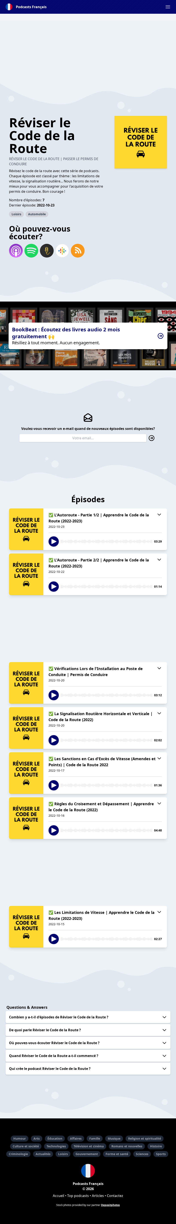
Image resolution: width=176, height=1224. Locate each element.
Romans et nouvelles (126, 1146)
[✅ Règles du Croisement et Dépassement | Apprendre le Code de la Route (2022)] (26, 818)
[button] (167, 6)
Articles (98, 1195)
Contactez (115, 1195)
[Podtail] (47, 250)
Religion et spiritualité (144, 1138)
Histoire (156, 1146)
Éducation (54, 1138)
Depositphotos (110, 1205)
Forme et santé (117, 1154)
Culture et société (26, 1146)
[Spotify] (31, 250)
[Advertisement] (88, 51)
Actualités (43, 1154)
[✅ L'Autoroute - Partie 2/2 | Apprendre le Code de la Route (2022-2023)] (26, 574)
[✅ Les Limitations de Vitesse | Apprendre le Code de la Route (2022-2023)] (26, 927)
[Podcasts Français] (88, 1171)
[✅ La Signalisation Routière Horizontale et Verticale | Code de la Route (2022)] (26, 728)
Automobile (37, 214)
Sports (161, 1154)
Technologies (56, 1146)
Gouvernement (87, 1154)
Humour (19, 1138)
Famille (94, 1138)
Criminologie (18, 1154)
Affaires (76, 1138)
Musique (114, 1138)
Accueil (58, 1195)
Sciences (142, 1154)
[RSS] (77, 250)
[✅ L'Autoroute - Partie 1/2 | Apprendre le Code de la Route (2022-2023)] (26, 529)
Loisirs (16, 214)
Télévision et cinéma (89, 1146)
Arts (36, 1138)
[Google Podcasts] (62, 250)
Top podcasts (78, 1195)
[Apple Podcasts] (16, 250)
